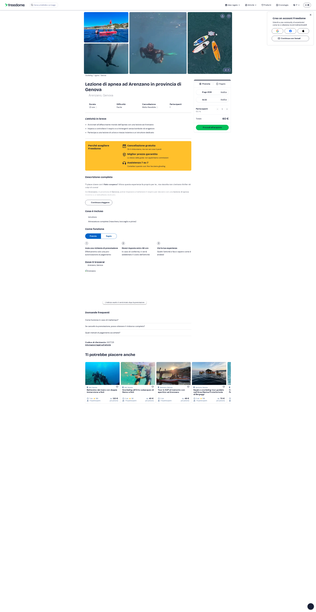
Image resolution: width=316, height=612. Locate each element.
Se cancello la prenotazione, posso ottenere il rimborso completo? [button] (115, 326)
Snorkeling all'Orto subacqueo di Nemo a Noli (138, 391)
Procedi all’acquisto (212, 127)
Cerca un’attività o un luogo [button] (45, 5)
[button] (310, 606)
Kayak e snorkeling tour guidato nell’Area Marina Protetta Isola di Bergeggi (208, 392)
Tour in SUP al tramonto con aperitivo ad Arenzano (171, 391)
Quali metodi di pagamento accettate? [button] (102, 332)
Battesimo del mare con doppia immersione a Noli (102, 391)
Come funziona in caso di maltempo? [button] (101, 320)
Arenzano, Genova (101, 95)
